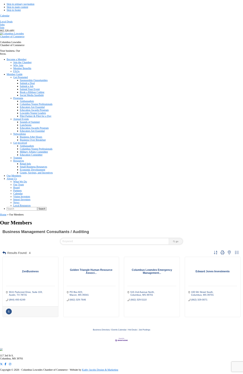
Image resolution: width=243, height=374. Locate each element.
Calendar (4, 15)
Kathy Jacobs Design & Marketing (100, 369)
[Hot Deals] (9, 313)
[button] (4, 253)
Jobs (2, 24)
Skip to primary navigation (20, 4)
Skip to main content (17, 7)
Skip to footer (14, 10)
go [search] (177, 241)
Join (2, 27)
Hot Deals (132, 330)
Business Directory (101, 330)
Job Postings (144, 330)
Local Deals (6, 21)
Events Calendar (118, 330)
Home (3, 214)
